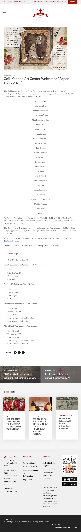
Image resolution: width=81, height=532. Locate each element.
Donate (72, 1)
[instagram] (65, 1)
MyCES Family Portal (40, 1)
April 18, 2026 (10, 416)
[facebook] (60, 1)
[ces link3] (67, 403)
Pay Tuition (27, 480)
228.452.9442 (8, 1)
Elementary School (49, 469)
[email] (57, 1)
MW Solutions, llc (70, 527)
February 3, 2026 (38, 416)
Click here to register (11, 241)
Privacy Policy (9, 519)
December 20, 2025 (65, 416)
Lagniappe (52, 1)
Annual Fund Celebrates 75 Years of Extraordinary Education (65, 423)
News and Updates (30, 466)
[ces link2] (40, 403)
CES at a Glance (29, 463)
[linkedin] (62, 1)
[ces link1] (14, 403)
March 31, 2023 (9, 75)
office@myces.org (19, 1)
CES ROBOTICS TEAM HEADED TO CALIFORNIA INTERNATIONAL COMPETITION (13, 424)
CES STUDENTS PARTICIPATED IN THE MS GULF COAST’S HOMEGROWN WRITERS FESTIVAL (40, 426)
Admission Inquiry (30, 470)
